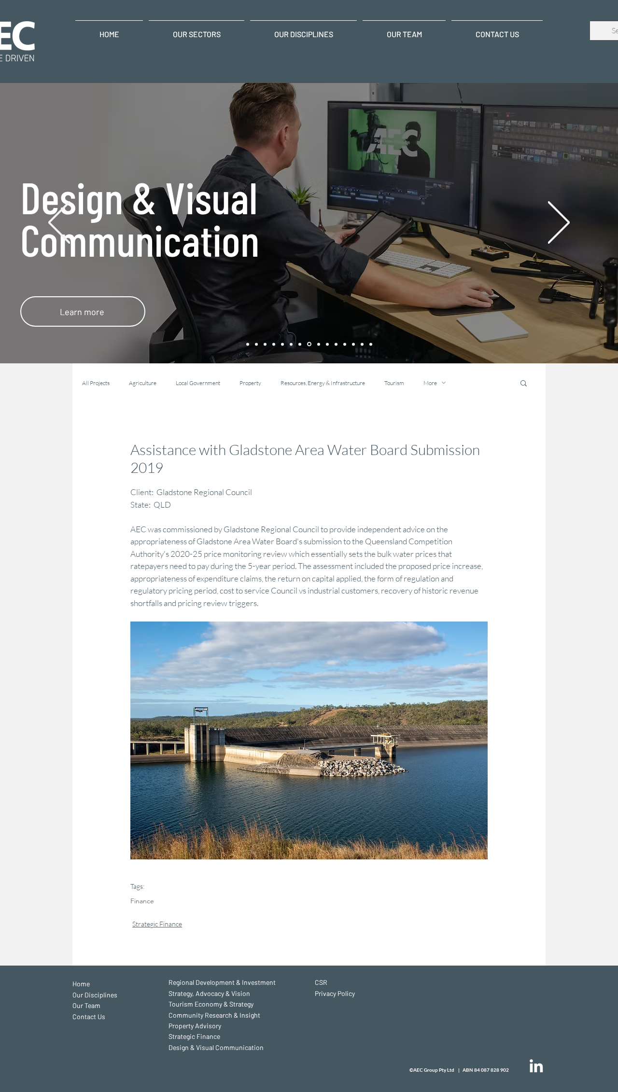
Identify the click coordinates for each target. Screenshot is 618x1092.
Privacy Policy (335, 993)
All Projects (96, 383)
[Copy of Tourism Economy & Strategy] (336, 344)
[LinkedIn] (536, 1065)
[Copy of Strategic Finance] (362, 344)
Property (250, 383)
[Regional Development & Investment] (256, 344)
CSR (321, 982)
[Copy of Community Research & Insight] (344, 344)
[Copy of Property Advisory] (353, 344)
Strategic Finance (157, 924)
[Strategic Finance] (299, 344)
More (430, 383)
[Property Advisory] (291, 344)
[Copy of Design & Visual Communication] (370, 344)
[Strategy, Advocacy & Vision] (327, 344)
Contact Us (88, 1016)
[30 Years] (247, 344)
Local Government (198, 383)
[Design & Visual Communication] (308, 344)
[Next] (559, 223)
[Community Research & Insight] (282, 344)
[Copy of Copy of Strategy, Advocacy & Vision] (265, 344)
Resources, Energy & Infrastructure (323, 383)
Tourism (394, 383)
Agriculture (142, 383)
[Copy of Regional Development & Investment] (318, 344)
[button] (523, 383)
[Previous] (59, 223)
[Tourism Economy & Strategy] (273, 344)
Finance (142, 901)
